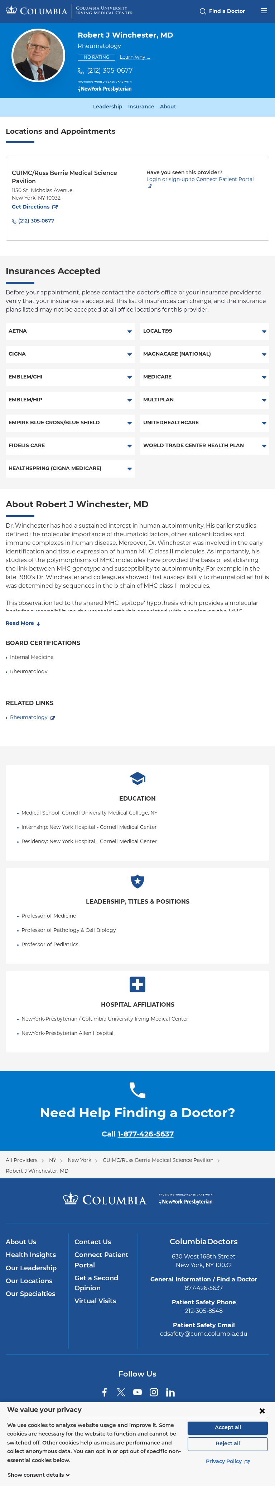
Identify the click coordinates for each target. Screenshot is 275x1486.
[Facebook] (104, 1392)
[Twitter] (121, 1392)
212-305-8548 (204, 1311)
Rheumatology (29, 717)
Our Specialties (30, 1294)
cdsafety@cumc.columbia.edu (203, 1334)
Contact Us (92, 1243)
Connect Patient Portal (101, 1260)
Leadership (107, 107)
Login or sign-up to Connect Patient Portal (200, 179)
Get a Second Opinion (96, 1284)
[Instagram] (154, 1392)
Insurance (141, 107)
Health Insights (31, 1255)
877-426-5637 (204, 1288)
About (168, 107)
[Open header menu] (264, 10)
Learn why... (135, 57)
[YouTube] (137, 1392)
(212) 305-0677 (110, 71)
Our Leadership (31, 1269)
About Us (21, 1243)
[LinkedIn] (170, 1392)
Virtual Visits (95, 1302)
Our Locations (29, 1282)
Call (138, 1134)
